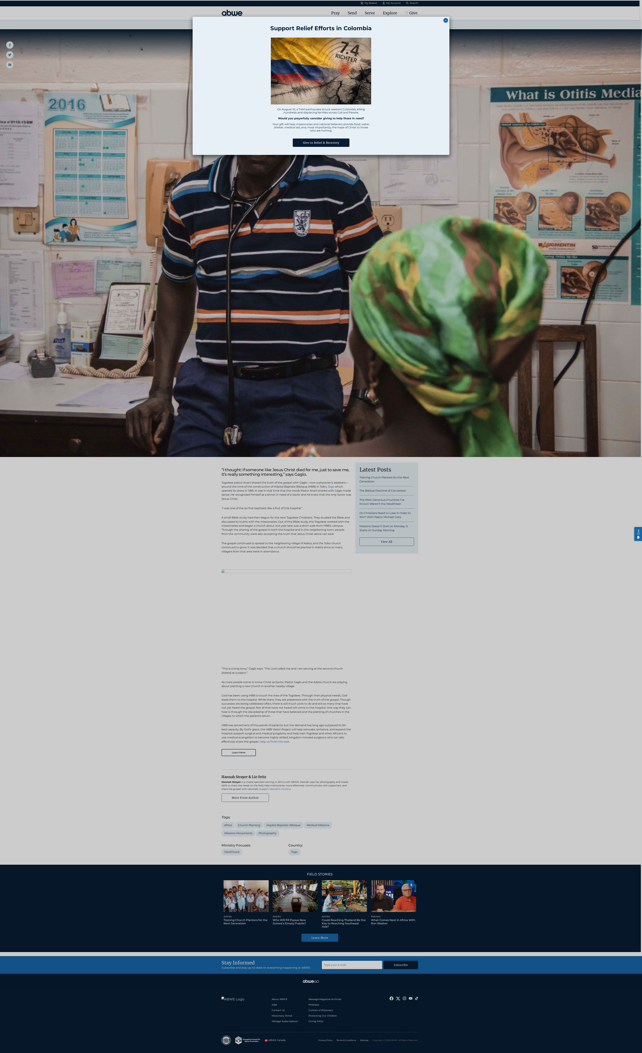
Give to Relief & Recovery (321, 142)
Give (638, 532)
